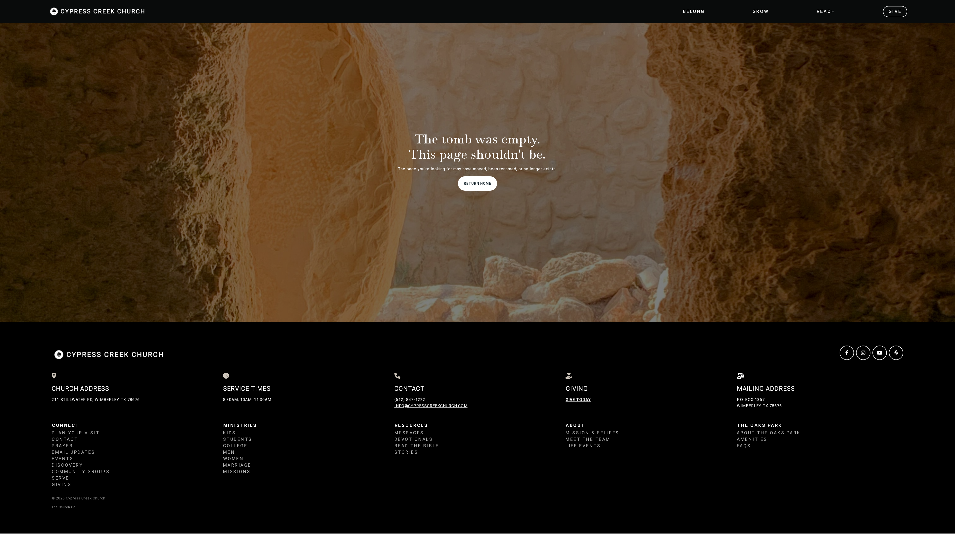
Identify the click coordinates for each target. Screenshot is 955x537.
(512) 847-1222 (409, 399)
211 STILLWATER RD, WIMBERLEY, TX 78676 (96, 399)
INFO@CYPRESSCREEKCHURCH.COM (431, 405)
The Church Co (64, 507)
